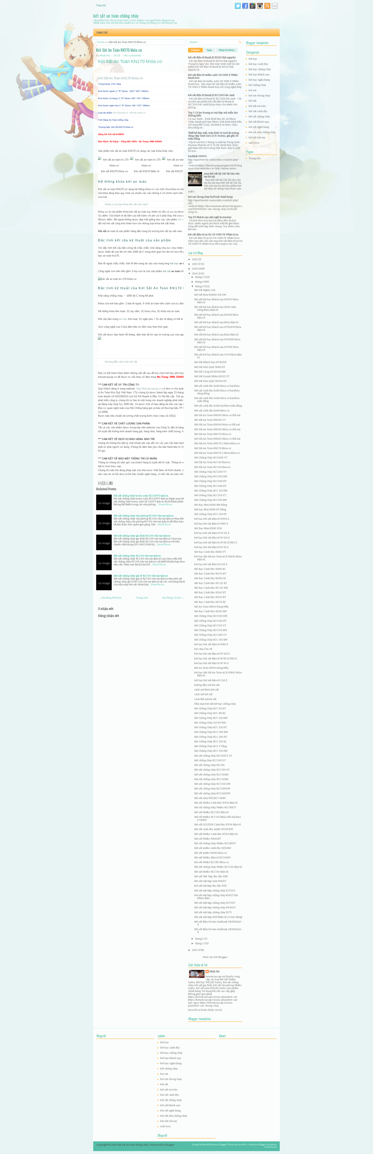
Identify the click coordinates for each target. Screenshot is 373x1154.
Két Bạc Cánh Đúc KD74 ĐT (210, 573)
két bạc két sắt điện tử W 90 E (211, 547)
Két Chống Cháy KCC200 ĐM (210, 476)
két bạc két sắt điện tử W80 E (211, 523)
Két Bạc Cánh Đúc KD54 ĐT (210, 597)
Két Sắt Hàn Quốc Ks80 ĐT (209, 367)
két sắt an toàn (257, 106)
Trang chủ (100, 5)
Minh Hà (214, 971)
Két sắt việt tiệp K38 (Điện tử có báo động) (218, 917)
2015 (195, 950)
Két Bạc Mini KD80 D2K (208, 528)
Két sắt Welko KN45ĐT (207, 838)
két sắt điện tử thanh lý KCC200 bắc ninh (211, 95)
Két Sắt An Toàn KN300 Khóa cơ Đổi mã (217, 415)
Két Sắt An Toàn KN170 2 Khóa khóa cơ (217, 443)
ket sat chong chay (259, 95)
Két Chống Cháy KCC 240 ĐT (210, 736)
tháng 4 (199, 281)
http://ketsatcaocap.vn (149, 388)
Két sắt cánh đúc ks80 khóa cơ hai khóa (217, 385)
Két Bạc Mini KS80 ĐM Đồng (210, 504)
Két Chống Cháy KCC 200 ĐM (211, 732)
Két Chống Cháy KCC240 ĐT (210, 481)
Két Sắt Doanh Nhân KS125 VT (211, 376)
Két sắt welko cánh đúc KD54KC (212, 848)
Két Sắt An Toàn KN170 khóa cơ (119, 50)
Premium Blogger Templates (263, 1144)
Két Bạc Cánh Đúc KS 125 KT (210, 583)
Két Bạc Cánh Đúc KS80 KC (210, 568)
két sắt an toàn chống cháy (116, 15)
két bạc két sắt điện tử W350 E (211, 518)
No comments (132, 55)
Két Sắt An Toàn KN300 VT (210, 419)
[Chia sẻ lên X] (107, 483)
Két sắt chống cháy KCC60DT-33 (213, 755)
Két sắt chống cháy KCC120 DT (212, 769)
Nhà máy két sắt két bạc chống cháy (215, 703)
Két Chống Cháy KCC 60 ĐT (210, 708)
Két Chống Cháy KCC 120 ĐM (210, 718)
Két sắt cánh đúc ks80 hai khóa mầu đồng (218, 405)
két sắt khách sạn (259, 121)
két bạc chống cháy (260, 69)
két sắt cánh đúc (258, 111)
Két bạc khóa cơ (138, 113)
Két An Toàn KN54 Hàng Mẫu (211, 606)
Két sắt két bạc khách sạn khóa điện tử (216, 322)
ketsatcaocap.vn (215, 976)
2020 (195, 268)
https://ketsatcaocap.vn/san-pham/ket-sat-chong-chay (210, 1004)
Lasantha (242, 1144)
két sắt (167, 271)
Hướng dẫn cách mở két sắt (121, 361)
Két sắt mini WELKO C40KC (210, 798)
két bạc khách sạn (259, 74)
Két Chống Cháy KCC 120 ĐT (210, 514)
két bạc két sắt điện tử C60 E (210, 564)
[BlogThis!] (103, 483)
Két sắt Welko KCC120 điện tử (211, 812)
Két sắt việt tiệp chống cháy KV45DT (215, 907)
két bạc (174, 263)
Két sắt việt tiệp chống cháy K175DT (214, 890)
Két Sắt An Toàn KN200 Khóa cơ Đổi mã (217, 438)
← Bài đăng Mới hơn (110, 597)
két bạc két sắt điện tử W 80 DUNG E (215, 542)
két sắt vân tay (257, 137)
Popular (195, 50)
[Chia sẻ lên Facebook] (111, 483)
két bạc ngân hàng (259, 79)
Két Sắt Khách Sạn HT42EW (210, 362)
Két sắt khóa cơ (120, 113)
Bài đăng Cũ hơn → (173, 597)
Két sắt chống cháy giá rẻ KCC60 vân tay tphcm (141, 575)
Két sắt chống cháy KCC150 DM (212, 783)
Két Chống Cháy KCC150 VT (210, 495)
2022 (195, 259)
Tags (209, 50)
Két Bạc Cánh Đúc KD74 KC (210, 602)
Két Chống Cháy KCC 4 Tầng (210, 746)
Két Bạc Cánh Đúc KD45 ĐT (210, 592)
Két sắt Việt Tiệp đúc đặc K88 (211, 876)
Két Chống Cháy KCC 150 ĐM (210, 490)
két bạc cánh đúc (258, 64)
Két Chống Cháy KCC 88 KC (210, 713)
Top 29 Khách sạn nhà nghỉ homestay (209, 217)
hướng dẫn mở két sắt (207, 684)
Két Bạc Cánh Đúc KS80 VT (210, 551)
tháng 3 (199, 286)
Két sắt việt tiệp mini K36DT (210, 881)
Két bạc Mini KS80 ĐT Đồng (210, 509)
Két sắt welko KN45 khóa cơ (210, 852)
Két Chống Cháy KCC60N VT (210, 457)
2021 (195, 264)
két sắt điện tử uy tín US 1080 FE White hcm (213, 234)
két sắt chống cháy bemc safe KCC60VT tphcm (141, 495)
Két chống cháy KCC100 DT (210, 760)
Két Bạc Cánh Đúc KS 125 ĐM (211, 587)
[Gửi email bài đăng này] (100, 483)
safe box (254, 142)
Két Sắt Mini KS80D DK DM (210, 294)
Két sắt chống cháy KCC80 (209, 765)
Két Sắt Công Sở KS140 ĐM (210, 371)
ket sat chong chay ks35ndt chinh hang (210, 196)
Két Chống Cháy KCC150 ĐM (210, 499)
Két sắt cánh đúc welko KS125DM (213, 829)
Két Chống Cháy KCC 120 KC (210, 741)
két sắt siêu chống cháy (262, 132)
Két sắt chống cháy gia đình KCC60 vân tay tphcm (142, 535)
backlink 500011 (197, 156)
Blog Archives (227, 50)
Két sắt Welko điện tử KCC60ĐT (212, 857)
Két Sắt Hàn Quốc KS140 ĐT (210, 381)
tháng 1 (199, 943)
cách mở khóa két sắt (206, 689)
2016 (195, 273)
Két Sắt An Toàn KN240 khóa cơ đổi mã (217, 424)
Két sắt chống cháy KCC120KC (211, 774)
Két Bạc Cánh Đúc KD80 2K (210, 578)
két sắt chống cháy (259, 116)
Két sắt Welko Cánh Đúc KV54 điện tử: (216, 802)
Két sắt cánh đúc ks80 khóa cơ (211, 410)
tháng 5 (199, 277)
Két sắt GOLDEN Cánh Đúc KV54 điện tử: (217, 824)
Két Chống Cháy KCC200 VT (210, 471)
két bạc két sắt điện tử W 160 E (212, 537)
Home (101, 42)
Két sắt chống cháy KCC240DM (212, 793)
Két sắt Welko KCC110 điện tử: (211, 871)
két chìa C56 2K (203, 649)
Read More (165, 504)
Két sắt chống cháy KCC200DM (212, 788)
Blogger (222, 957)
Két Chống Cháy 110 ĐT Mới (210, 722)
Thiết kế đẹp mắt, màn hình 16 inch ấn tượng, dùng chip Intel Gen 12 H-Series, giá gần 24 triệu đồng (213, 135)
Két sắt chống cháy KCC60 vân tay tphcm (137, 555)
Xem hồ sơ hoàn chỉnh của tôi (205, 1009)
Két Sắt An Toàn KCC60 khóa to (212, 462)
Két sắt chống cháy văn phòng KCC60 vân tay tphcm (144, 515)
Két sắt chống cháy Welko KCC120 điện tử (218, 866)
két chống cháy (257, 85)
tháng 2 (199, 938)
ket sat (252, 90)
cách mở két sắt (203, 694)
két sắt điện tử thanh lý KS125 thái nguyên (212, 57)
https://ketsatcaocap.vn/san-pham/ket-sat (212, 996)
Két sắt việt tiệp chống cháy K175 (213, 912)
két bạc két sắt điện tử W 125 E (211, 533)
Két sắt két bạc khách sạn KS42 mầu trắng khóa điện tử (215, 308)
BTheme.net (271, 1147)
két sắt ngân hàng (259, 127)
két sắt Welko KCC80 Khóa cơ (211, 862)
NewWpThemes (210, 1144)
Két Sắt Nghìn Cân (204, 290)
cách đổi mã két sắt (205, 699)
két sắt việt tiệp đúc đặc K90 (210, 885)
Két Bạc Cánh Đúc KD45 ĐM (210, 611)
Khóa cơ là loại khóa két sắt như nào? (126, 204)
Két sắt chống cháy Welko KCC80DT (215, 807)
